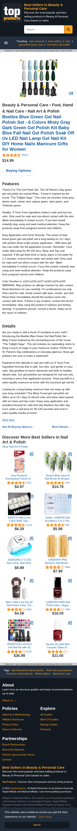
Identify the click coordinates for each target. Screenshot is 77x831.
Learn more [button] (45, 816)
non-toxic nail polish (58, 44)
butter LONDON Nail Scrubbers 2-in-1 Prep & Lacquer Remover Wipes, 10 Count (58, 519)
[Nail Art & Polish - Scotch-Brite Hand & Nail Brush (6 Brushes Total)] (70, 454)
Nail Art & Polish (43, 111)
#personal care (61, 673)
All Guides (46, 714)
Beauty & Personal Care (25, 105)
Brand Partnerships (13, 744)
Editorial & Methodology (16, 714)
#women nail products (20, 673)
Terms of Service (12, 729)
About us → (9, 700)
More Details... (61, 426)
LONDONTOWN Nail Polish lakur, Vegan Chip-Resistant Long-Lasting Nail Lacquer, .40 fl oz (57, 603)
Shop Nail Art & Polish (15, 446)
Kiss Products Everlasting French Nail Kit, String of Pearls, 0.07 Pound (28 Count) (19, 477)
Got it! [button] (37, 825)
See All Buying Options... (18, 426)
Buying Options (18, 170)
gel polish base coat (31, 44)
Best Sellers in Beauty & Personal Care (43, 6)
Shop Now (8, 419)
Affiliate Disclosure (13, 719)
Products (45, 729)
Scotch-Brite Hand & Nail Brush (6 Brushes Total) (58, 477)
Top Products (9, 782)
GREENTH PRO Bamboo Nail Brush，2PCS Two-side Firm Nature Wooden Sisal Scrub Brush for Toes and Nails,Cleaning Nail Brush (58, 561)
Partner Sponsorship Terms (18, 754)
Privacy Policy (10, 724)
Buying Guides (49, 724)
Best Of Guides (49, 719)
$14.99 (8, 160)
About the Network (13, 749)
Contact (6, 759)
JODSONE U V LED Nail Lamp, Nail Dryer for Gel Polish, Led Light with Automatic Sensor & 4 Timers (19, 561)
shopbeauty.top (18, 788)
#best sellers (42, 673)
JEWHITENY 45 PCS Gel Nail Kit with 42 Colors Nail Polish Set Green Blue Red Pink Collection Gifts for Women (19, 646)
